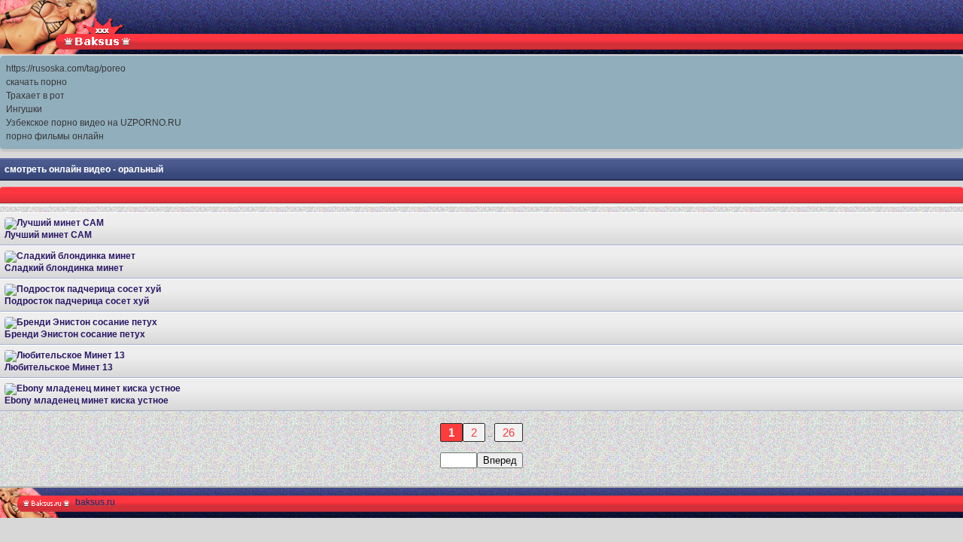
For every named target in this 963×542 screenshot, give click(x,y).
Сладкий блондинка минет (64, 268)
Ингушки (24, 109)
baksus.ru (95, 502)
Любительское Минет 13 (59, 367)
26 (509, 432)
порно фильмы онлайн (55, 136)
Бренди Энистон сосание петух (75, 334)
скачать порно (36, 82)
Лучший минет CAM (48, 235)
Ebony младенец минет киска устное (87, 400)
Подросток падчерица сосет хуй (77, 301)
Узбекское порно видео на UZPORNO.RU (93, 122)
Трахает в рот (35, 95)
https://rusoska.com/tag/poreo (66, 68)
